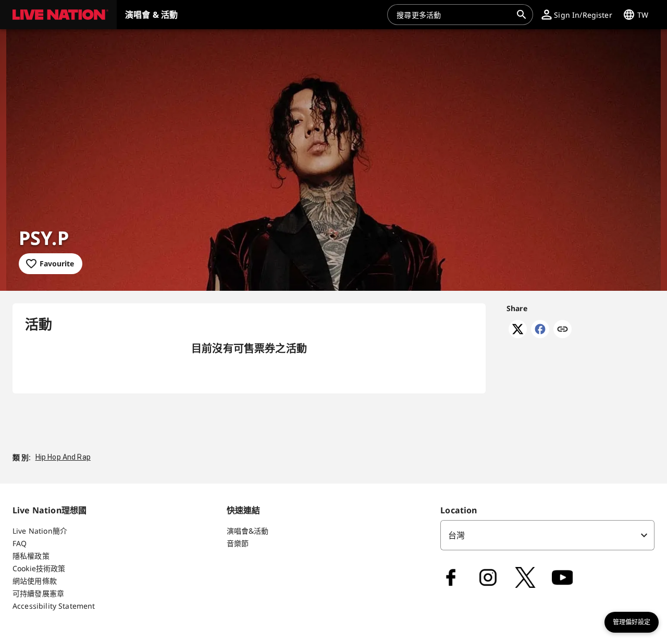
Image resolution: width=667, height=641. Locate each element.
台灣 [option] (456, 535)
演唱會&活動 (248, 531)
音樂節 (238, 543)
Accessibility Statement (54, 606)
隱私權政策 (31, 556)
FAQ (20, 543)
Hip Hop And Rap (63, 457)
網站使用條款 (35, 581)
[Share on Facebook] (540, 335)
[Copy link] (562, 330)
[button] (58, 14)
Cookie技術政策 (39, 568)
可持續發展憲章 (38, 593)
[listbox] (547, 535)
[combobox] (453, 14)
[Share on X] (518, 335)
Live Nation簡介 (40, 531)
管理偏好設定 (631, 622)
